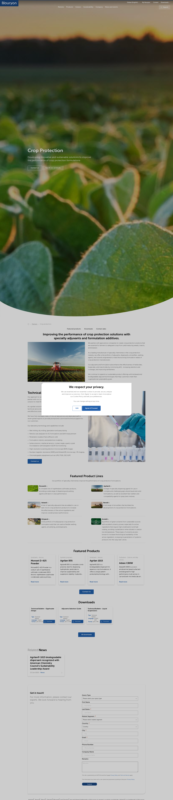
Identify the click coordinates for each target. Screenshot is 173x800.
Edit (77, 408)
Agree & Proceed (91, 408)
